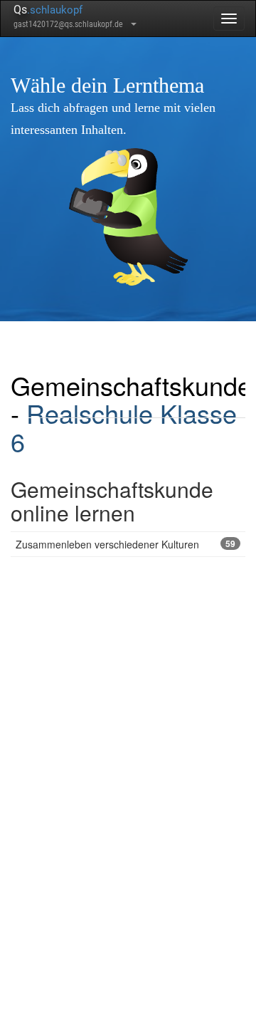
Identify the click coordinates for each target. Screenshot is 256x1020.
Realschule (89, 413)
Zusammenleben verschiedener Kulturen (125, 544)
